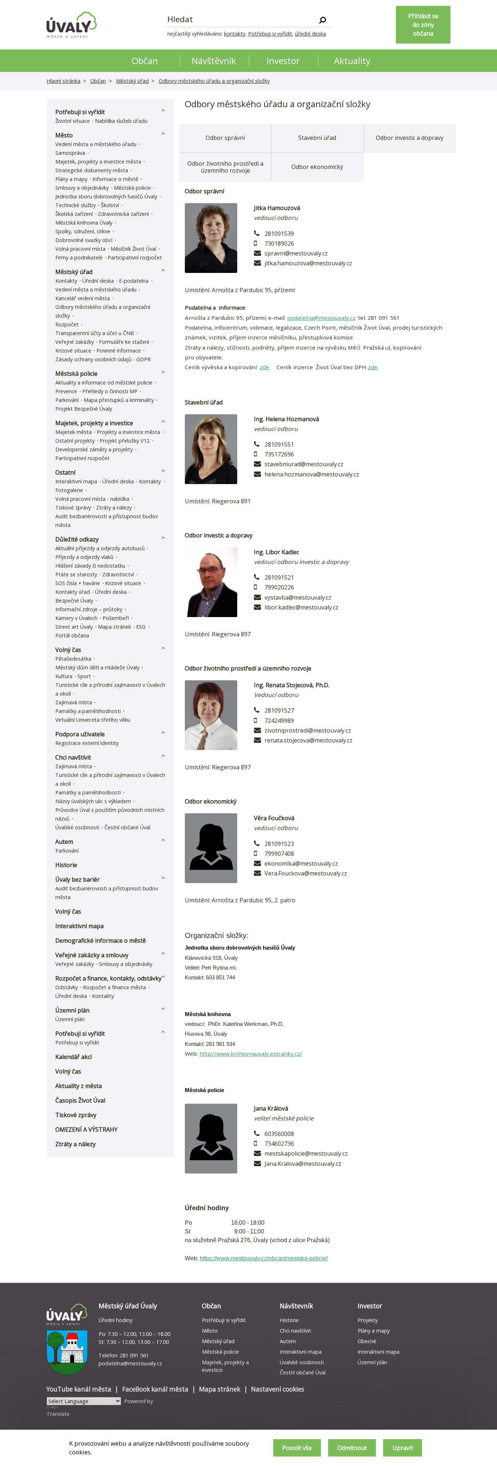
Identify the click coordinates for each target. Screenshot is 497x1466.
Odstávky (66, 987)
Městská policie (132, 187)
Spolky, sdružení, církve (82, 231)
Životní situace (72, 120)
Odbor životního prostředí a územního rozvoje (225, 167)
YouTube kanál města (79, 1389)
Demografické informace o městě (100, 941)
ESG (141, 626)
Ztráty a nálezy (114, 507)
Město (64, 135)
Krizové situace (73, 350)
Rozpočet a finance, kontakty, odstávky (108, 978)
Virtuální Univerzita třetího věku (92, 719)
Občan (98, 80)
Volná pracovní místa (80, 248)
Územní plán (72, 1010)
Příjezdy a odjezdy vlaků (84, 556)
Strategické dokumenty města (91, 170)
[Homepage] (72, 25)
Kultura (63, 676)
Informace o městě (115, 179)
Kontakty (66, 280)
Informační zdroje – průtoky (88, 609)
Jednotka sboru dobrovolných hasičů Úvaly (106, 196)
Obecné (367, 1341)
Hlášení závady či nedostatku (90, 565)
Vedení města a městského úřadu (95, 144)
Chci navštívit (73, 757)
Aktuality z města (78, 1086)
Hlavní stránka (63, 80)
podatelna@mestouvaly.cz (130, 1363)
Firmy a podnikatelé (79, 257)
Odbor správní (225, 138)
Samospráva (70, 152)
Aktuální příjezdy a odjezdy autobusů (100, 548)
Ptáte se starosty (76, 574)
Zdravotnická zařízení (123, 213)
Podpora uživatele (80, 734)
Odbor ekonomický (317, 167)
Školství (110, 205)
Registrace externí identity (87, 743)
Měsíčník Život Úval (133, 248)
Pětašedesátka (73, 658)
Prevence (66, 391)
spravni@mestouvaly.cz (296, 253)
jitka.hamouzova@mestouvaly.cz (308, 263)
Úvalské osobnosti (77, 827)
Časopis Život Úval (80, 1100)
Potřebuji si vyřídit (270, 33)
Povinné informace (118, 350)
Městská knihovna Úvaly (83, 222)
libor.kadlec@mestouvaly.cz (301, 607)
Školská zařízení (74, 213)
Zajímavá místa (73, 702)
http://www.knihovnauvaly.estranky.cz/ (250, 1053)
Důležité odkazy (77, 539)
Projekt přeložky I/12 (125, 440)
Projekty (368, 1320)
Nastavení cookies (277, 1389)
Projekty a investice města (128, 431)
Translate (58, 1413)
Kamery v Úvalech (76, 618)
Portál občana (72, 635)
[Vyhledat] (322, 19)
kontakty (234, 33)
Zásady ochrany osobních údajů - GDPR (103, 359)
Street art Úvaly (74, 626)
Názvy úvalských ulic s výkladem (93, 801)
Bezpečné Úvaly (74, 600)
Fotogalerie (69, 490)
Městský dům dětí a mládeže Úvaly (97, 667)
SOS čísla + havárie (77, 583)
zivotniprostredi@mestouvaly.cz (308, 730)
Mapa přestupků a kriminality (119, 399)
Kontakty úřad (72, 591)
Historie (66, 865)
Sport (84, 676)
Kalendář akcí (73, 1057)
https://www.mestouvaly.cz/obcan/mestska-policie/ (264, 1258)
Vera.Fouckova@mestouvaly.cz (306, 873)
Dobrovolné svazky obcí (83, 240)
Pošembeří (116, 618)
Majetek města (73, 431)
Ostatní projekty (75, 440)
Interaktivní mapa (76, 481)
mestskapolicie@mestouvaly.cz (306, 1153)
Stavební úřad (317, 138)
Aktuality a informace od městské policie (103, 382)
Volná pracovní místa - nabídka (92, 498)
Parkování (67, 399)
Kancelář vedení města (82, 298)
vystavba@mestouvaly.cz (298, 597)
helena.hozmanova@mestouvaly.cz (312, 474)
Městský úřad (132, 80)
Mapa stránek (114, 626)
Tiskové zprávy (73, 507)
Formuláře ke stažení (124, 341)
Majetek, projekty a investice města (98, 161)
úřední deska (310, 33)
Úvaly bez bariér (77, 879)
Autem (64, 842)
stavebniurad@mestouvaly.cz (304, 464)
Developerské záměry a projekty (94, 449)
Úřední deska (98, 280)
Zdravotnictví (118, 574)
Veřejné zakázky (74, 341)
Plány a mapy (71, 179)
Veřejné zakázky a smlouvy (91, 955)
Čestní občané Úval (127, 827)
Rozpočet (67, 324)
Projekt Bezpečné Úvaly (83, 408)
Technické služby (75, 205)
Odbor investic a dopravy (410, 138)
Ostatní (65, 472)
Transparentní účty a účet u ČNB (94, 333)
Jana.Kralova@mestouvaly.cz (303, 1164)
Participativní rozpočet (135, 257)
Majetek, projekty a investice (94, 423)
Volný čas (68, 650)
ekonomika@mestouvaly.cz (301, 863)
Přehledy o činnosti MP (110, 391)
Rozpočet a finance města (114, 987)
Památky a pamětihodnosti (88, 711)
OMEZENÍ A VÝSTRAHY (86, 1129)
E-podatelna (133, 280)
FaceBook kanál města (155, 1389)
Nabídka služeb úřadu (121, 120)
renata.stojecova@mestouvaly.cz (309, 740)
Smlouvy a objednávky (82, 187)
